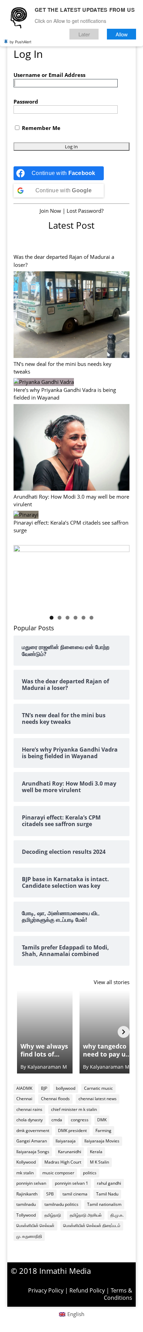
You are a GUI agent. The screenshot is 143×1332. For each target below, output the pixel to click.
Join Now (50, 210)
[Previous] (19, 1032)
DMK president (72, 1130)
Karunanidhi (69, 1152)
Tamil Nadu (107, 1194)
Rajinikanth (26, 1194)
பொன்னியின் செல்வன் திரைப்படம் (91, 1225)
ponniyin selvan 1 (71, 1183)
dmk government (32, 1130)
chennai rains (29, 1109)
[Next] (123, 1032)
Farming (103, 1130)
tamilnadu (26, 1204)
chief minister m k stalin (74, 1109)
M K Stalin (99, 1162)
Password (26, 101)
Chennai (24, 1099)
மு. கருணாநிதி (29, 1236)
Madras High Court (62, 1162)
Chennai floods (55, 1099)
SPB (50, 1194)
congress (80, 1120)
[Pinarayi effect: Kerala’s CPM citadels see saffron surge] (26, 515)
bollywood (65, 1088)
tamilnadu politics (61, 1204)
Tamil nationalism (104, 1204)
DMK (102, 1120)
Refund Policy (87, 1290)
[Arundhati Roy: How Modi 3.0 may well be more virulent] (71, 448)
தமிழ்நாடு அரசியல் (86, 1215)
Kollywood (26, 1162)
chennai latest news (97, 1099)
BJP (44, 1088)
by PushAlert (20, 41)
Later (84, 34)
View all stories (111, 982)
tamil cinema (74, 1194)
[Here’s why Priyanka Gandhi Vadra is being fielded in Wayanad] (44, 382)
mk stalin (25, 1173)
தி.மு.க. (117, 1215)
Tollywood (26, 1215)
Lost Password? (85, 210)
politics (89, 1173)
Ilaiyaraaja (66, 1141)
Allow (122, 34)
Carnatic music (98, 1088)
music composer (58, 1173)
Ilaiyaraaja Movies (101, 1141)
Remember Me (40, 127)
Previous (22, 575)
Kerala (96, 1152)
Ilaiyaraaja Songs (32, 1152)
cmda (56, 1120)
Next (121, 575)
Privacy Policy (46, 1290)
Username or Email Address (49, 74)
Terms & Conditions (118, 1294)
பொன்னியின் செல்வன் (35, 1225)
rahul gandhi (109, 1183)
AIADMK (24, 1088)
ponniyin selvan (31, 1183)
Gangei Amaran (31, 1141)
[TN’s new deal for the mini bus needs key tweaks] (71, 315)
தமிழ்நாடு (52, 1215)
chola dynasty (29, 1120)
